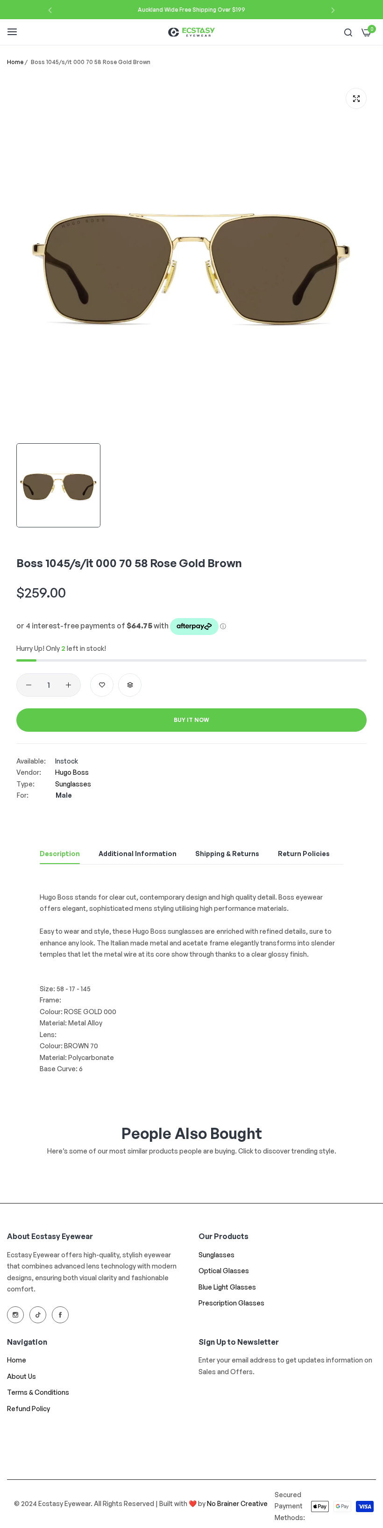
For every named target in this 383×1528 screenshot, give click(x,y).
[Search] (348, 32)
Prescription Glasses (231, 1303)
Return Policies (304, 854)
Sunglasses (73, 784)
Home (15, 61)
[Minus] (29, 685)
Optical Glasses (224, 1271)
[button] (50, 9)
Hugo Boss (72, 772)
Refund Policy (28, 1409)
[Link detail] (15, 1314)
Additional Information (138, 854)
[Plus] (68, 685)
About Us (21, 1376)
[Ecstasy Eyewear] (191, 32)
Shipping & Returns (227, 854)
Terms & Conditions (38, 1392)
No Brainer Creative (237, 1503)
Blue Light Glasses (227, 1287)
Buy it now (191, 719)
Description (60, 854)
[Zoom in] (356, 98)
